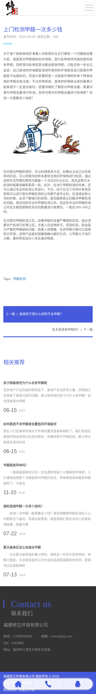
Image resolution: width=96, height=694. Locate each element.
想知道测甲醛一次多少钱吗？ (23, 506)
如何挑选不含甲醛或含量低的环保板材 (29, 424)
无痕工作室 (27, 689)
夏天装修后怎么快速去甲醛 (22, 547)
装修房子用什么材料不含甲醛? (40, 314)
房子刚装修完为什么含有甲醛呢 (25, 383)
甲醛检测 (19, 279)
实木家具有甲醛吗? (65, 329)
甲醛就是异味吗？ (15, 465)
